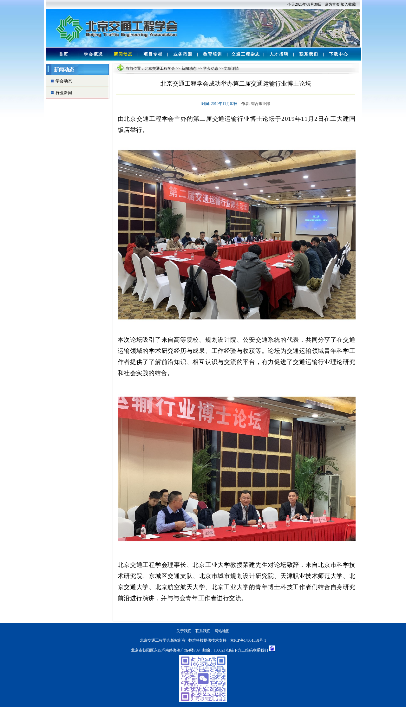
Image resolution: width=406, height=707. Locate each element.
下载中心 (338, 54)
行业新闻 (64, 92)
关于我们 (184, 631)
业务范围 (183, 54)
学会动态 (64, 81)
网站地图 (222, 631)
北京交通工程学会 (160, 68)
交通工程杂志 (246, 54)
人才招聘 (279, 54)
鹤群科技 (196, 640)
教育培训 (212, 54)
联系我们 (308, 54)
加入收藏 (348, 4)
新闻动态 (123, 54)
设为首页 (332, 4)
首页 (64, 54)
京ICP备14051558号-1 (248, 640)
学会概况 (93, 54)
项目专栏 (153, 54)
